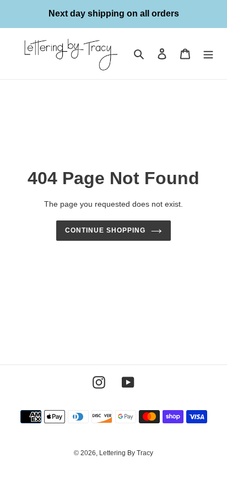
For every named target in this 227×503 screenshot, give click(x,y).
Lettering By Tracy (126, 453)
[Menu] (208, 53)
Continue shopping (105, 230)
